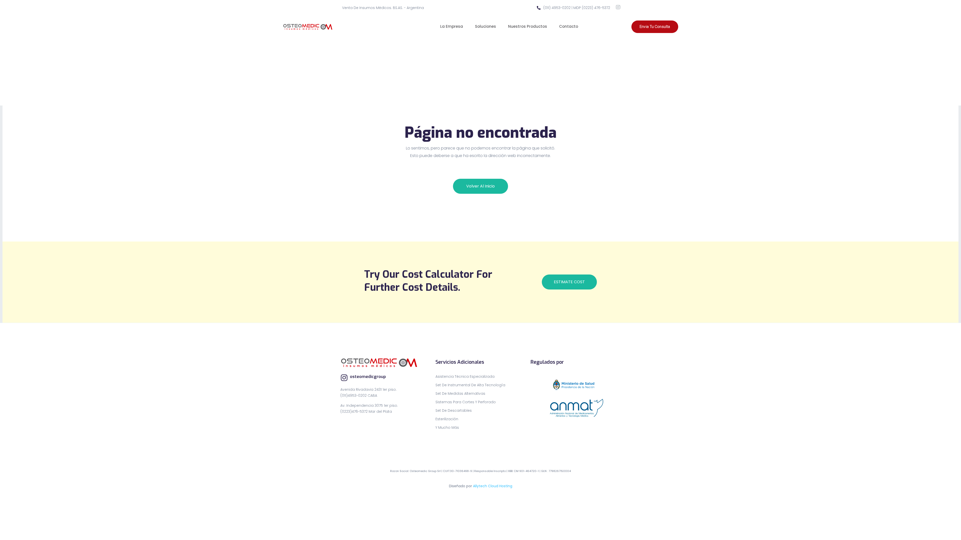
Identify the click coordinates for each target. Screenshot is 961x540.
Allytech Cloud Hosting (492, 486)
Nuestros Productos (527, 26)
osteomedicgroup (368, 377)
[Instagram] (618, 7)
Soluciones (485, 26)
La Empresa (451, 26)
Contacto (568, 26)
